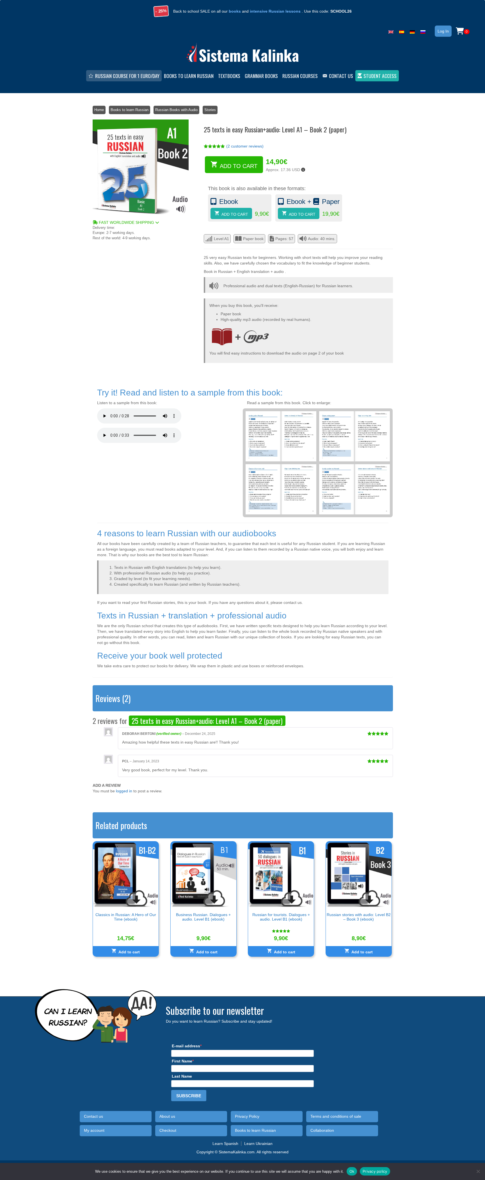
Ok (351, 1171)
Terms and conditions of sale (335, 1116)
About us (167, 1116)
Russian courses (300, 75)
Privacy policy (375, 1171)
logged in (124, 791)
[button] (141, 222)
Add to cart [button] (129, 952)
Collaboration (322, 1130)
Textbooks (229, 75)
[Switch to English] (391, 31)
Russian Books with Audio (176, 110)
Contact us (341, 75)
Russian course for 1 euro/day (127, 75)
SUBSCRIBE (188, 1095)
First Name (182, 1061)
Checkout (167, 1130)
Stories (210, 110)
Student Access (380, 75)
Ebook (228, 201)
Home (99, 110)
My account (94, 1130)
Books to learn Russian (129, 110)
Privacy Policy (247, 1116)
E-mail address (186, 1046)
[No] (478, 1171)
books (235, 11)
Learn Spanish (225, 1143)
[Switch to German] (412, 31)
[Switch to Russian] (423, 31)
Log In (443, 31)
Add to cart (238, 166)
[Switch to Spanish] (401, 31)
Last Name (182, 1076)
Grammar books (261, 75)
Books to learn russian (189, 75)
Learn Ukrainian (258, 1143)
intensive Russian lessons (275, 11)
